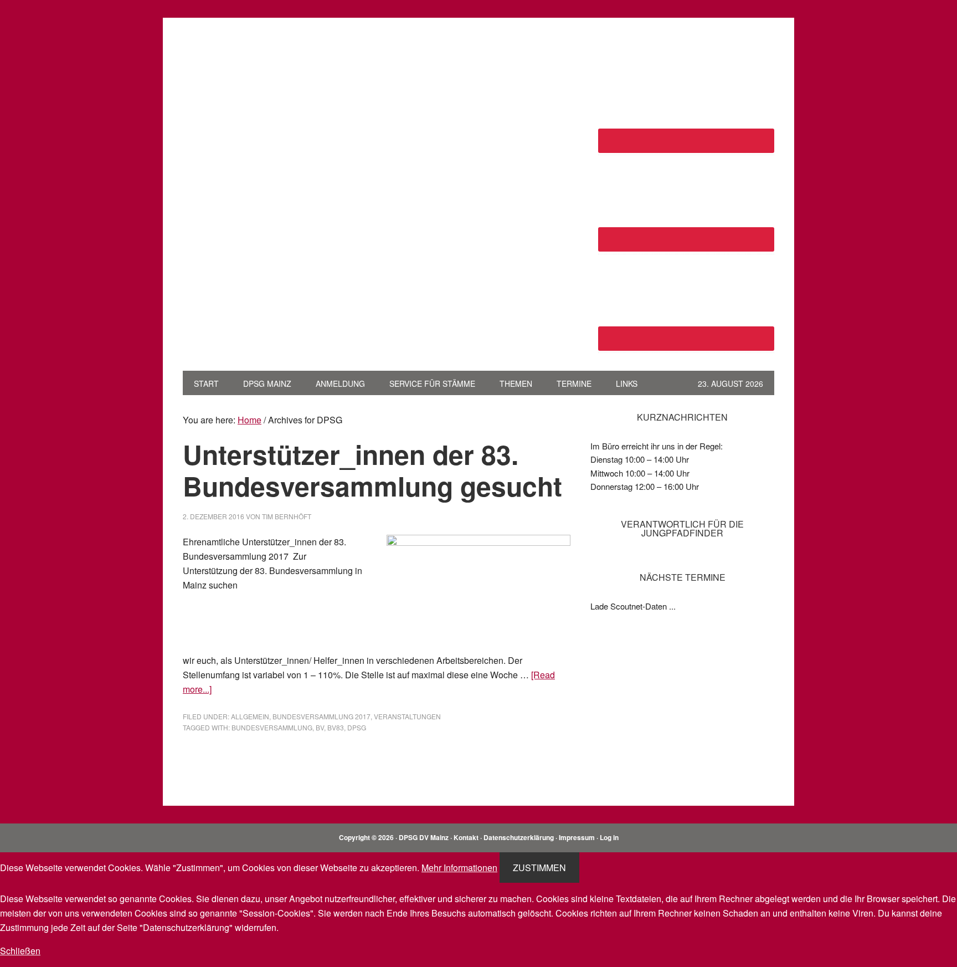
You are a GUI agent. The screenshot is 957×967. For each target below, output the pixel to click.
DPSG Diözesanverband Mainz (257, 60)
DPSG (356, 727)
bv (320, 727)
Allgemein (250, 716)
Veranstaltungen (407, 716)
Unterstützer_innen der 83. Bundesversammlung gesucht (372, 470)
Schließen (20, 950)
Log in (609, 837)
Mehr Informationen (459, 867)
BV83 (335, 727)
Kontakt (466, 837)
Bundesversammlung (271, 727)
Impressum (577, 837)
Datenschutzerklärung (518, 837)
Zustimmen (539, 867)
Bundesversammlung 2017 (321, 716)
